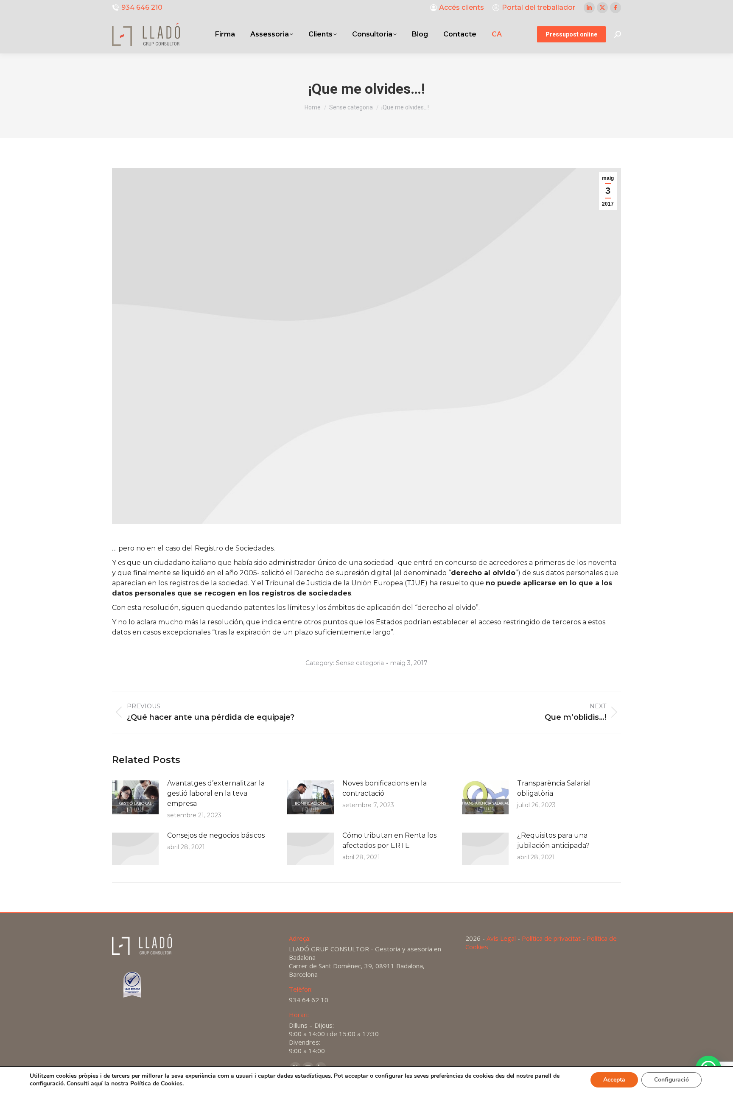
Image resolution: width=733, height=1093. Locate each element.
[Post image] (135, 797)
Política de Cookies (156, 1083)
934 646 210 (141, 7)
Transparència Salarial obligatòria (554, 788)
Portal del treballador (538, 7)
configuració (47, 1083)
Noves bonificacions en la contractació (384, 788)
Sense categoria (360, 663)
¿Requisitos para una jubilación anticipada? (553, 840)
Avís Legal (501, 938)
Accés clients (461, 7)
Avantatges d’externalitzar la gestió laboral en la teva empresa (216, 793)
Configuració (671, 1080)
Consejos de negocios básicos (216, 835)
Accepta (614, 1080)
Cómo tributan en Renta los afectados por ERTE (389, 840)
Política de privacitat (551, 938)
